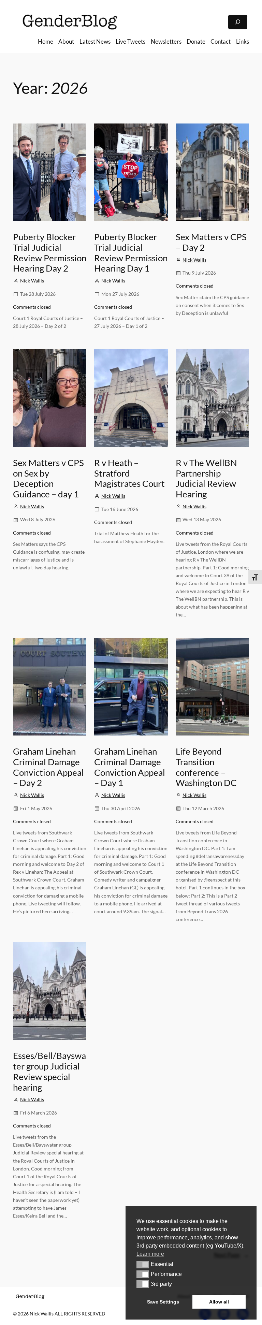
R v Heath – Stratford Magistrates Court (129, 473)
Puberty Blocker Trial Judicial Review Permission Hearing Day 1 (131, 252)
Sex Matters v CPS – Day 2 (211, 242)
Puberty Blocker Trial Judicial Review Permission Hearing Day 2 (49, 252)
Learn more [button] (150, 1254)
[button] (142, 1264)
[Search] (237, 22)
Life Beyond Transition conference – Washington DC (206, 767)
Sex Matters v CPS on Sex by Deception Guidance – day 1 (48, 478)
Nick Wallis (32, 280)
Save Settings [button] (163, 1302)
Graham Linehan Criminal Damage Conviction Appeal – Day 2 (48, 767)
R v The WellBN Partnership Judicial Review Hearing (206, 478)
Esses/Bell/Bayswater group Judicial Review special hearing (49, 1071)
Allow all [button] (219, 1302)
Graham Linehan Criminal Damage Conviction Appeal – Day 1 (129, 767)
